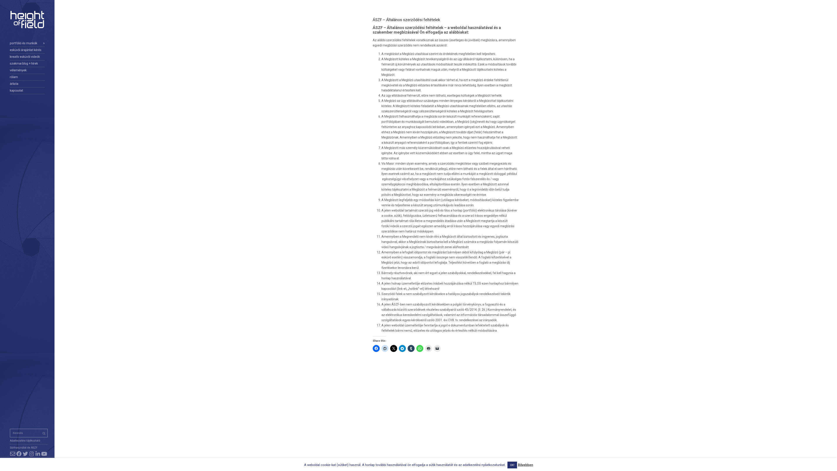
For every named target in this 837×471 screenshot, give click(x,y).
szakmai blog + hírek (24, 63)
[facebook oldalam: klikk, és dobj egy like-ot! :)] (19, 454)
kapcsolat (16, 90)
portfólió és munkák (23, 43)
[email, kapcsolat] (12, 454)
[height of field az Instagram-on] (31, 454)
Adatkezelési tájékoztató (25, 440)
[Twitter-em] (25, 454)
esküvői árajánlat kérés (25, 50)
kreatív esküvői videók (25, 56)
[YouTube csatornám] (44, 454)
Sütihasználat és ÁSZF (23, 447)
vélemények (18, 70)
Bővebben (525, 465)
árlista (14, 83)
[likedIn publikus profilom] (38, 454)
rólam (14, 77)
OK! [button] (512, 465)
